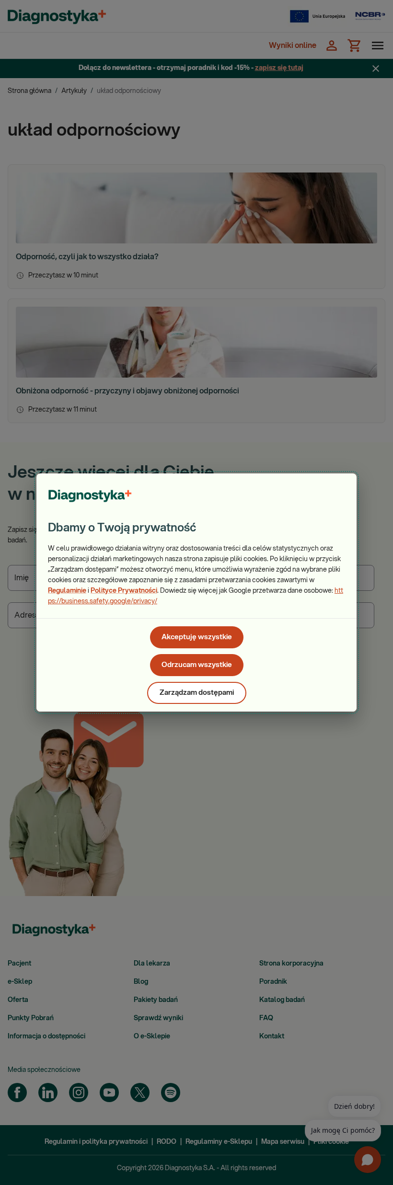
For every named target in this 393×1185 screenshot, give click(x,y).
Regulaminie (67, 590)
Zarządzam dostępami (197, 692)
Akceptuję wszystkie (197, 637)
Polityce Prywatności (124, 590)
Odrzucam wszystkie (197, 664)
